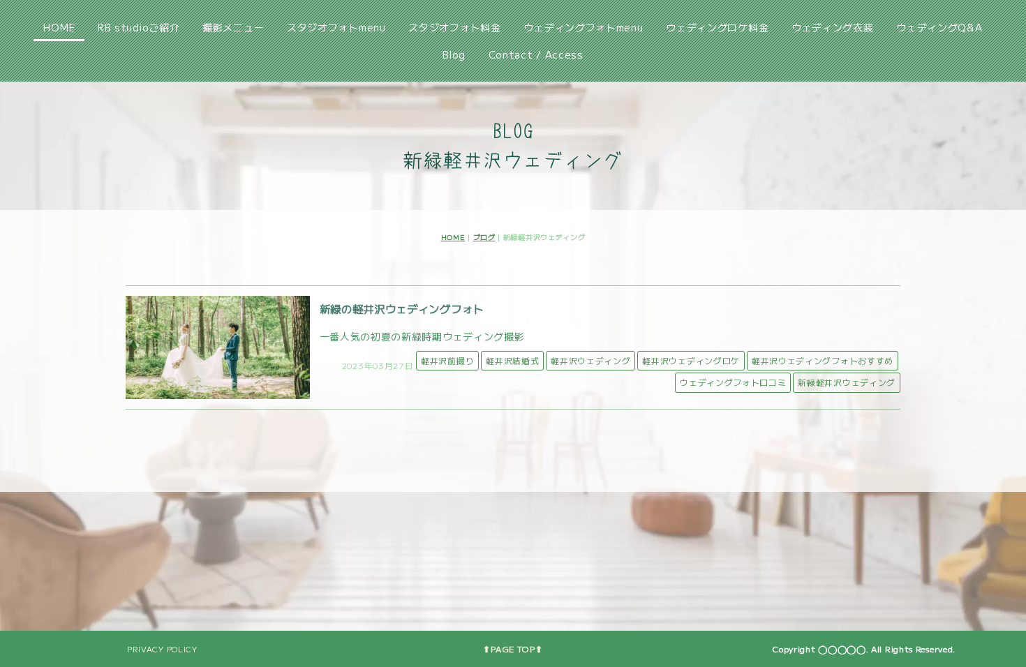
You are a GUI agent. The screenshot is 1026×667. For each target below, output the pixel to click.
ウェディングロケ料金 (717, 27)
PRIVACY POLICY (162, 648)
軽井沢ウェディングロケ (691, 360)
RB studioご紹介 (138, 27)
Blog (454, 54)
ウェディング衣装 (832, 27)
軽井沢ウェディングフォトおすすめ (822, 360)
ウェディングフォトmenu (583, 27)
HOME (59, 27)
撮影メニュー (233, 27)
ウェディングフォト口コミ (733, 382)
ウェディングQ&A (939, 27)
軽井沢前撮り (447, 360)
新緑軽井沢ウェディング (846, 382)
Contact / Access (536, 54)
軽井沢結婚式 (512, 360)
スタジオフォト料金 (454, 27)
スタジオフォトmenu (336, 27)
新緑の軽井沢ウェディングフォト (402, 308)
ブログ (484, 237)
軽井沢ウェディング (590, 360)
